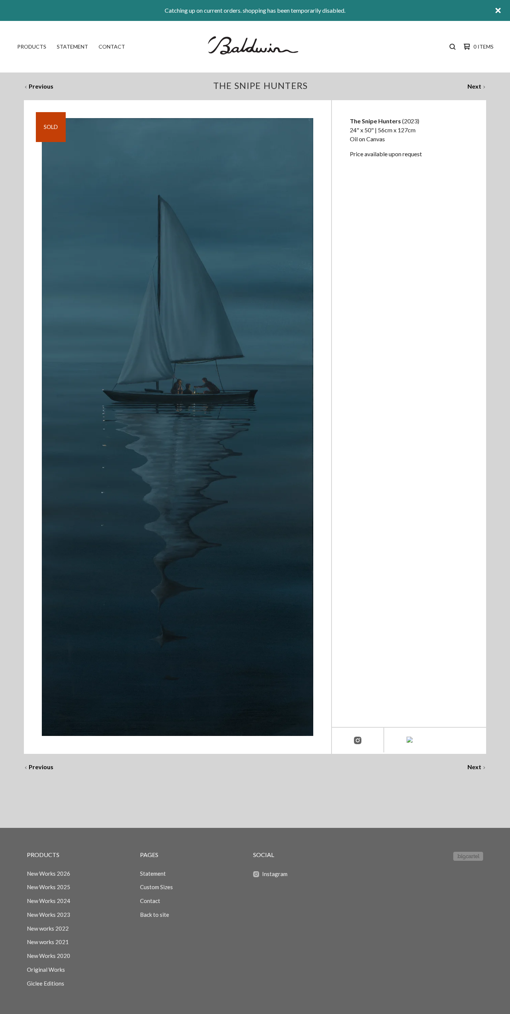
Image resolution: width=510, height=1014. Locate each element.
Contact (112, 46)
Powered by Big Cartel (468, 856)
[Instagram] (357, 741)
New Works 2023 (48, 914)
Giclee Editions (45, 983)
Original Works (46, 969)
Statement (72, 46)
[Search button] (452, 46)
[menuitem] (32, 47)
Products (31, 46)
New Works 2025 (48, 887)
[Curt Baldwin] (254, 47)
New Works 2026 (48, 873)
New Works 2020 (48, 955)
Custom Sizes (156, 887)
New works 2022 (48, 928)
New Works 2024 (48, 900)
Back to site (154, 914)
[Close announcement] (498, 10)
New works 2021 (48, 942)
